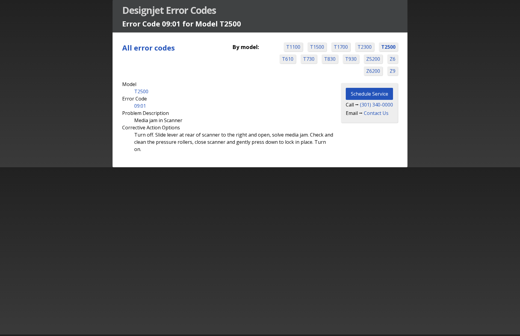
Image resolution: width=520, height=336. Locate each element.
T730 (308, 59)
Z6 (392, 59)
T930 (351, 59)
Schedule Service (369, 94)
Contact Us (376, 113)
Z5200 (373, 59)
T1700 (341, 47)
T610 (287, 59)
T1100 (293, 47)
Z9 (392, 71)
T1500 (317, 47)
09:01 (140, 106)
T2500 (388, 47)
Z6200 (373, 71)
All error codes (148, 48)
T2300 (365, 47)
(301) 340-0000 (376, 104)
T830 (330, 59)
